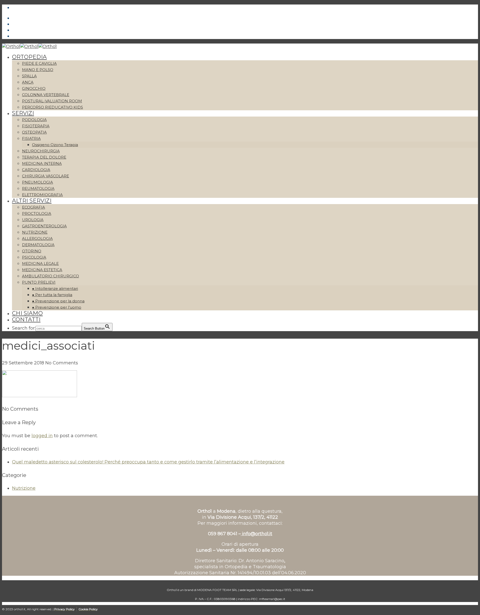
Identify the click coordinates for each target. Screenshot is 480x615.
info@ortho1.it (256, 533)
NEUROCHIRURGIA (41, 151)
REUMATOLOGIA (38, 188)
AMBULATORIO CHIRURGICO (50, 276)
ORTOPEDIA (29, 57)
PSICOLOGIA (34, 257)
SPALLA (29, 76)
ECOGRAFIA (33, 207)
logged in (42, 435)
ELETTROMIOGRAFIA (42, 194)
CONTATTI (26, 319)
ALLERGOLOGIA (37, 238)
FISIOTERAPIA (36, 126)
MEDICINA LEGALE (40, 263)
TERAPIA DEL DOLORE (44, 157)
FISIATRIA (31, 138)
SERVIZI (23, 113)
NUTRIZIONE (35, 232)
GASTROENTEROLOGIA (44, 226)
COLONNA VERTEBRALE (45, 94)
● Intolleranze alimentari (55, 288)
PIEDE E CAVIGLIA (39, 63)
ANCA (28, 82)
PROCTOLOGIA (36, 213)
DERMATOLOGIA (38, 244)
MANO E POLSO (37, 69)
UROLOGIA (33, 219)
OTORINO (31, 251)
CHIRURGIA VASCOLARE (45, 176)
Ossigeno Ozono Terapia (55, 144)
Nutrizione (24, 488)
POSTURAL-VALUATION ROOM (52, 101)
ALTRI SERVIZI (32, 200)
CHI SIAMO (27, 313)
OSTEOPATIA (34, 132)
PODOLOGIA (34, 119)
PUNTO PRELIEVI (39, 282)
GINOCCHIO (34, 88)
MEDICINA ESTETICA (42, 269)
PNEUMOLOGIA (37, 182)
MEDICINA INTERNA (42, 163)
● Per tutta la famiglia (52, 294)
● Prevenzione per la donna (58, 301)
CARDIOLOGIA (36, 169)
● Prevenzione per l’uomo (56, 307)
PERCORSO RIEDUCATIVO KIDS (52, 107)
